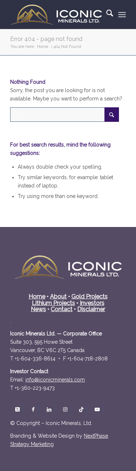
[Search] (106, 14)
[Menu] (122, 14)
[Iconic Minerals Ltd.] (56, 14)
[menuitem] (106, 14)
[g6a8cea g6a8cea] (55, 380)
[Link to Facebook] (33, 409)
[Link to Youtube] (97, 409)
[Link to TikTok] (81, 409)
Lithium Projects (53, 302)
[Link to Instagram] (65, 409)
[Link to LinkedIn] (49, 409)
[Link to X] (17, 409)
